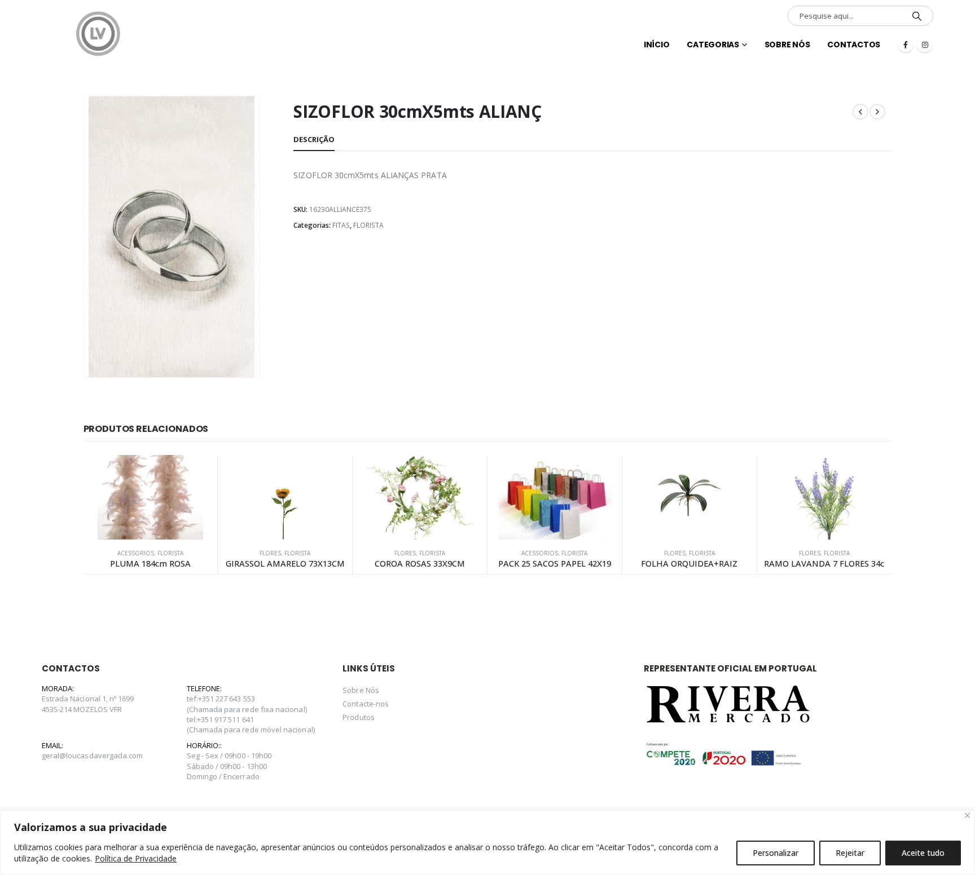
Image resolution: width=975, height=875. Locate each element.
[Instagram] (925, 44)
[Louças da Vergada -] (98, 33)
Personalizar (775, 852)
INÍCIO (657, 44)
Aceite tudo (923, 852)
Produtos (358, 717)
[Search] (917, 15)
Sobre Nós (787, 44)
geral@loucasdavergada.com (92, 755)
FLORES (270, 553)
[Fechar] (967, 815)
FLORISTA (368, 225)
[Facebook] (905, 44)
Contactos (853, 44)
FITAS (341, 225)
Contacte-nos (365, 704)
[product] (151, 497)
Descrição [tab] (314, 139)
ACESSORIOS (135, 553)
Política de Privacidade (136, 858)
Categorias (713, 44)
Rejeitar (850, 852)
